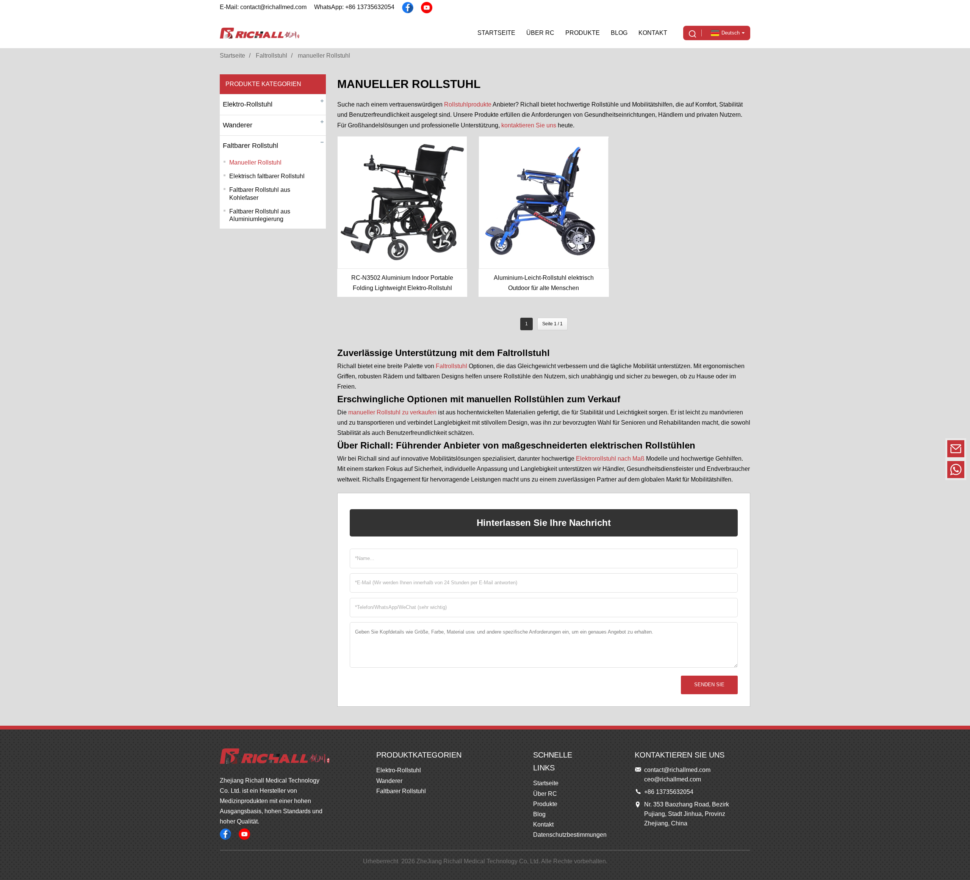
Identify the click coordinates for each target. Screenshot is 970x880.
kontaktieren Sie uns (528, 125)
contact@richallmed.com (903, 448)
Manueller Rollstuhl (255, 162)
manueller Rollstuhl (324, 55)
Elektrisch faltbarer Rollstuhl (267, 176)
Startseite (232, 55)
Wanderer (237, 125)
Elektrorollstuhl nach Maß (610, 458)
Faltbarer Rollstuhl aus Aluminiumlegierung (259, 215)
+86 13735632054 (903, 469)
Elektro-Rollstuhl (247, 104)
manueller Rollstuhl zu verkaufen (392, 412)
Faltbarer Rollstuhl (250, 145)
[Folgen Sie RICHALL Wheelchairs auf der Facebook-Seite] (407, 7)
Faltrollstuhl (271, 55)
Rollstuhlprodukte (467, 104)
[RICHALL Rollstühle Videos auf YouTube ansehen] (426, 7)
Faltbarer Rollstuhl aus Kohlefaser (259, 194)
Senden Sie (709, 684)
